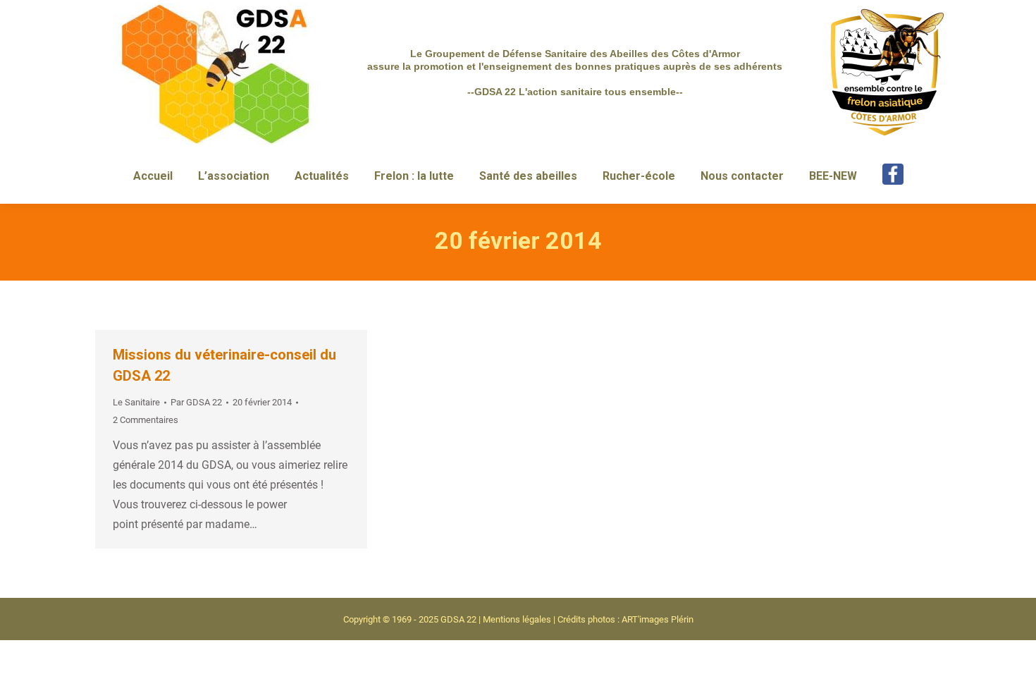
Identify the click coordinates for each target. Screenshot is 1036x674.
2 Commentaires (145, 420)
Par (196, 402)
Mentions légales (517, 619)
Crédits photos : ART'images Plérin (625, 619)
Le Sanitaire (136, 402)
